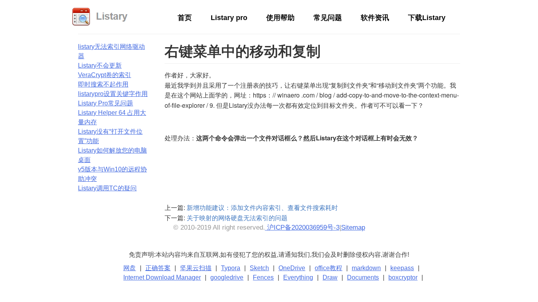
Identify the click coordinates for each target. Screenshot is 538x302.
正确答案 (158, 268)
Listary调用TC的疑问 (107, 188)
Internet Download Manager (162, 277)
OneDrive (291, 268)
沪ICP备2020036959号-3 (302, 227)
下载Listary (426, 18)
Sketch (259, 268)
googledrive (226, 277)
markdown (366, 268)
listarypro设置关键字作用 (113, 93)
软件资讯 (375, 18)
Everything (298, 277)
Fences (263, 277)
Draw (330, 277)
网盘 (129, 268)
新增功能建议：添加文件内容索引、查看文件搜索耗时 (262, 207)
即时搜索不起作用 (103, 84)
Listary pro (229, 18)
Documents (363, 277)
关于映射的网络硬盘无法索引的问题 (237, 217)
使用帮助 (280, 18)
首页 (185, 18)
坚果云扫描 (195, 268)
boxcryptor (402, 277)
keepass (402, 268)
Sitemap (353, 227)
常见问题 (328, 18)
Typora (230, 268)
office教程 (328, 268)
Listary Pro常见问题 (105, 103)
